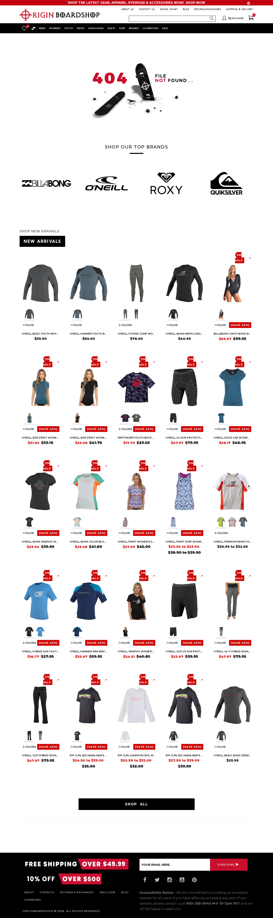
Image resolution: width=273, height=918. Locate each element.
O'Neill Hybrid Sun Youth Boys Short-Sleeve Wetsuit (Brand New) (40, 651)
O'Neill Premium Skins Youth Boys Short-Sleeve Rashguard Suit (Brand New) (232, 541)
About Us (128, 9)
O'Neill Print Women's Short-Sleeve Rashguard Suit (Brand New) (136, 541)
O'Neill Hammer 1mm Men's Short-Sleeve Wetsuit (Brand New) (88, 651)
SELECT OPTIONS (143, 346)
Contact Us (147, 9)
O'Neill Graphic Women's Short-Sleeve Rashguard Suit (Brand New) (136, 651)
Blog (186, 9)
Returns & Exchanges (77, 892)
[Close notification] (249, 3)
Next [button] (253, 182)
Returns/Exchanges (207, 9)
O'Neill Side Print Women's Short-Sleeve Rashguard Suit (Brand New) (40, 437)
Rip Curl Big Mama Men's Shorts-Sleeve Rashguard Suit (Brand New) (88, 755)
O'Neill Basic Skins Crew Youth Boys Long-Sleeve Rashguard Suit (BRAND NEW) (232, 755)
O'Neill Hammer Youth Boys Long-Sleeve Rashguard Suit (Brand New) (88, 333)
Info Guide (107, 892)
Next (58, 315)
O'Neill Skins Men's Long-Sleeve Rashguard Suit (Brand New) (184, 333)
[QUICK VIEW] (40, 255)
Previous (21, 315)
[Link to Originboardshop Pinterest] (194, 880)
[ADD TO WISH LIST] (25, 255)
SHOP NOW (195, 3)
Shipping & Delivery (239, 9)
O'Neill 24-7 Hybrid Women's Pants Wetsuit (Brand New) (232, 651)
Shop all (136, 804)
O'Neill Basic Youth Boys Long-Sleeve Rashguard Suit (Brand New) (40, 333)
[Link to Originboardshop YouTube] (182, 880)
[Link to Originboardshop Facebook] (144, 880)
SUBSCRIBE (226, 865)
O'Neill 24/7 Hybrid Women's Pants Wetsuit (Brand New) (40, 755)
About (29, 892)
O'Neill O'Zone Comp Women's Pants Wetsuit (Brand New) (136, 333)
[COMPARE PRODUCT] (33, 255)
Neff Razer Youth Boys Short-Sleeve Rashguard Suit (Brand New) (136, 437)
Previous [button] (20, 182)
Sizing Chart (169, 9)
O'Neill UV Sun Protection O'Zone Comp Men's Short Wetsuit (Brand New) (184, 437)
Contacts (47, 892)
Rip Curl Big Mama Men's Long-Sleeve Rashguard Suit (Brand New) (184, 755)
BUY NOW (51, 346)
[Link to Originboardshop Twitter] (157, 880)
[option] (47, 183)
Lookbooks (32, 899)
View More (235, 240)
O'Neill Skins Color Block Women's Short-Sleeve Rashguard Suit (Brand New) (88, 541)
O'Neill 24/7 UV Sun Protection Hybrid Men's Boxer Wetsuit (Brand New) (184, 651)
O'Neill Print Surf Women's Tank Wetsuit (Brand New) (184, 541)
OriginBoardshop (38, 911)
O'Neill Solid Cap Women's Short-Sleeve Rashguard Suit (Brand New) (232, 437)
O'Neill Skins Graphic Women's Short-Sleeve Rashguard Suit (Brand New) (40, 541)
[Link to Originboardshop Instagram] (169, 880)
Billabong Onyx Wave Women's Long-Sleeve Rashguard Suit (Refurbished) (232, 333)
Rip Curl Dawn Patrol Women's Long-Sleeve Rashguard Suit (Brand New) (136, 755)
